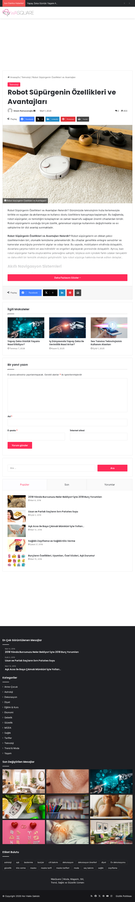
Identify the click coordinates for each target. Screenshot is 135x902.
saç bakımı (89, 868)
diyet (103, 862)
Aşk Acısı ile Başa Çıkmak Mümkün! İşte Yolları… (56, 526)
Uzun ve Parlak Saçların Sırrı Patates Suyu (53, 511)
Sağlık (7, 733)
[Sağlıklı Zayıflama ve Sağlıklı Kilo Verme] (17, 545)
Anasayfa (15, 77)
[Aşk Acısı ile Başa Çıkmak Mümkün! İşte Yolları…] (17, 531)
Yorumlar (109, 484)
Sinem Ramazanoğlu (23, 111)
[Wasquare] (18, 12)
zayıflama (112, 868)
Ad (10, 416)
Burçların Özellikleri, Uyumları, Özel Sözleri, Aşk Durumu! (61, 555)
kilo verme (21, 868)
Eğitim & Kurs (11, 707)
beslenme (28, 862)
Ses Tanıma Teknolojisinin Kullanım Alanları (106, 343)
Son (67, 484)
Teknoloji (25, 77)
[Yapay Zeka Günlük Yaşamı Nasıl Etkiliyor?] (26, 327)
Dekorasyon (10, 697)
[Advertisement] (67, 43)
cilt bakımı (53, 862)
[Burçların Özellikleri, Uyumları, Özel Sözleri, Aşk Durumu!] (17, 560)
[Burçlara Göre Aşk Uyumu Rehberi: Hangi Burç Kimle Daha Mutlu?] (23, 832)
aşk (17, 862)
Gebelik (8, 717)
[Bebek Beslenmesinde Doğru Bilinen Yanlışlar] (111, 807)
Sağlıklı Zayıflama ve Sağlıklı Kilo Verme (51, 541)
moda (76, 868)
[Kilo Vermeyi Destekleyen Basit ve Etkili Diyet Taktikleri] (23, 807)
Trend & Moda (11, 748)
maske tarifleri (62, 868)
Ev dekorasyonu (118, 862)
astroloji (8, 862)
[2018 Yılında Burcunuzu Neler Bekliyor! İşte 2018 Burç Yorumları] (17, 501)
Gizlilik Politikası (124, 896)
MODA (7, 727)
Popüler (24, 484)
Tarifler (8, 738)
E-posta (12, 430)
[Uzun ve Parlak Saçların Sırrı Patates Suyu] (17, 516)
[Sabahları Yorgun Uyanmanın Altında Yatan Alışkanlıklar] (67, 832)
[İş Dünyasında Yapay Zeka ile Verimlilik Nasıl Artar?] (67, 327)
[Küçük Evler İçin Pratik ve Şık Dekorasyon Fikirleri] (23, 781)
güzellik (8, 868)
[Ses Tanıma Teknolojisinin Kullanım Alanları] (109, 327)
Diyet (7, 702)
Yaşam (8, 753)
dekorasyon (68, 862)
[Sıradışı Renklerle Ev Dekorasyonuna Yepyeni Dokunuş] (111, 832)
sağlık (101, 868)
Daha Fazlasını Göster (66, 277)
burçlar (41, 862)
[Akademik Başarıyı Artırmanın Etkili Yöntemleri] (67, 807)
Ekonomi (8, 712)
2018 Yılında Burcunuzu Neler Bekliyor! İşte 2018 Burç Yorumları (65, 497)
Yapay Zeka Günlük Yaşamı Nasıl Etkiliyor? (48, 3)
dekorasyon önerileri (87, 862)
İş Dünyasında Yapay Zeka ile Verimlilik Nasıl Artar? (66, 343)
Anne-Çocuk (11, 686)
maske (33, 868)
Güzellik (8, 722)
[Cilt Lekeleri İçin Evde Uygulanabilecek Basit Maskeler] (67, 781)
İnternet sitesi (77, 430)
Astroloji (8, 692)
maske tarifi (46, 868)
